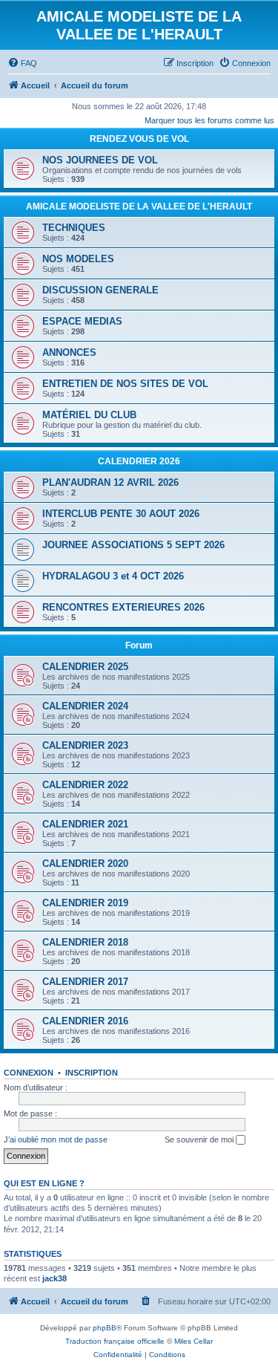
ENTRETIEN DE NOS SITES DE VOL (125, 383)
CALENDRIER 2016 (85, 1021)
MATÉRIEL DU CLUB (89, 414)
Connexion (28, 1072)
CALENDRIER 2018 (85, 942)
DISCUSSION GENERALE (100, 290)
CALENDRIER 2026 (139, 461)
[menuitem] (22, 63)
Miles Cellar (193, 1341)
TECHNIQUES (73, 227)
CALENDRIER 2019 (85, 902)
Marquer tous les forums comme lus (209, 120)
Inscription (91, 1072)
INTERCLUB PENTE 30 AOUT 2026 (120, 513)
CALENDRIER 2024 (85, 706)
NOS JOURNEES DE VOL (100, 160)
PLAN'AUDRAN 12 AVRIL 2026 (110, 482)
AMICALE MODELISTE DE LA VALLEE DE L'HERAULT (139, 206)
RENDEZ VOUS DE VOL (139, 139)
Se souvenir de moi (200, 1139)
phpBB (104, 1328)
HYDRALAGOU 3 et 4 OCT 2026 (113, 576)
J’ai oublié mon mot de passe (55, 1139)
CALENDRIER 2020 (85, 863)
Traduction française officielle (115, 1341)
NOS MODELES (78, 258)
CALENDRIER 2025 (85, 666)
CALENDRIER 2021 (85, 824)
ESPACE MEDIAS (82, 321)
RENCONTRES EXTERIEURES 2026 (123, 607)
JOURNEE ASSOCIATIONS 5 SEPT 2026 (133, 544)
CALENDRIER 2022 (85, 784)
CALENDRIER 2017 (85, 981)
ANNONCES (69, 352)
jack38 (54, 1278)
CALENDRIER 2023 (85, 745)
